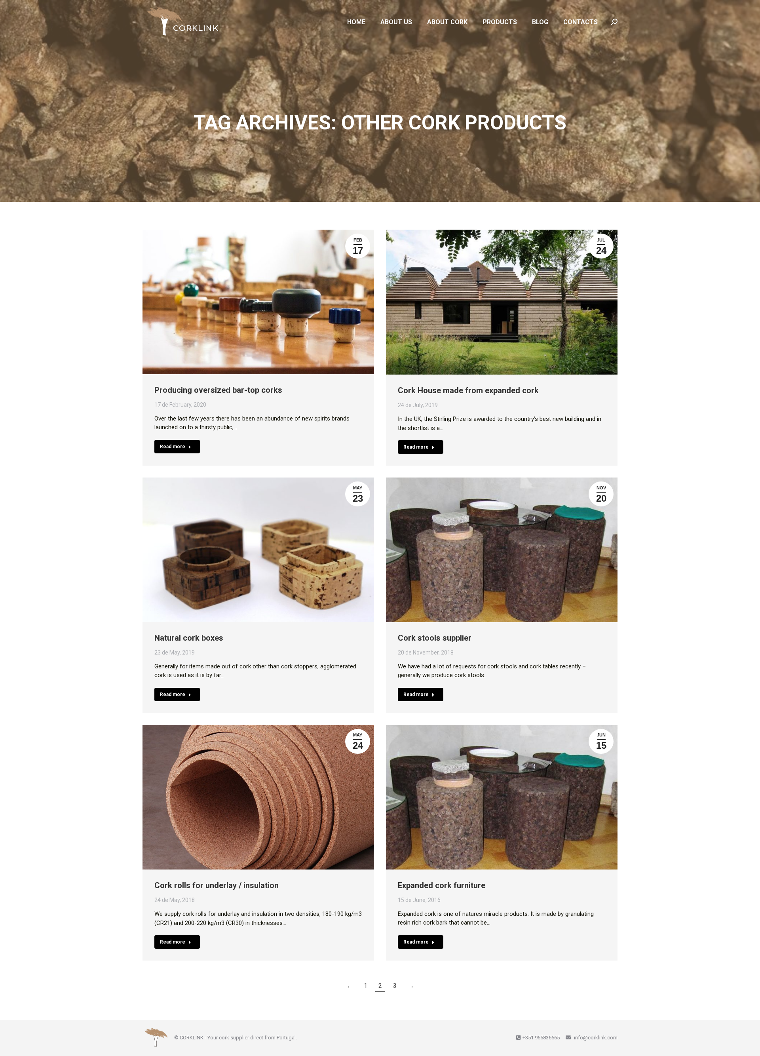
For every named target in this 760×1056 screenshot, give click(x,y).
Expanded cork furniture (441, 885)
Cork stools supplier (434, 638)
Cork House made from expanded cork (468, 390)
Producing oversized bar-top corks (218, 390)
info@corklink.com (595, 1038)
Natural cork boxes (188, 638)
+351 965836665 (541, 1038)
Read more (172, 446)
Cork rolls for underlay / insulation (216, 885)
